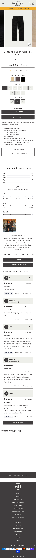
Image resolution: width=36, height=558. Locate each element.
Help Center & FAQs (18, 511)
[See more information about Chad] (30, 278)
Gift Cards (18, 525)
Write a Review (22, 265)
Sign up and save (18, 545)
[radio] (12, 79)
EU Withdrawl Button (18, 517)
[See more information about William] (30, 327)
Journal (18, 496)
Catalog (18, 537)
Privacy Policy (18, 505)
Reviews (18, 493)
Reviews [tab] (11, 255)
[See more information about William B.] (30, 301)
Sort (15, 271)
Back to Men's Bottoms (19, 475)
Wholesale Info (18, 531)
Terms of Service (18, 508)
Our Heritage (18, 499)
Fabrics (18, 534)
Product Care (18, 150)
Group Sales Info (18, 528)
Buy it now (18, 117)
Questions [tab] (28, 255)
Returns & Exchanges (18, 502)
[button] (18, 65)
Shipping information (18, 153)
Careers (18, 540)
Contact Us (18, 514)
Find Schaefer (18, 522)
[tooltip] (24, 235)
